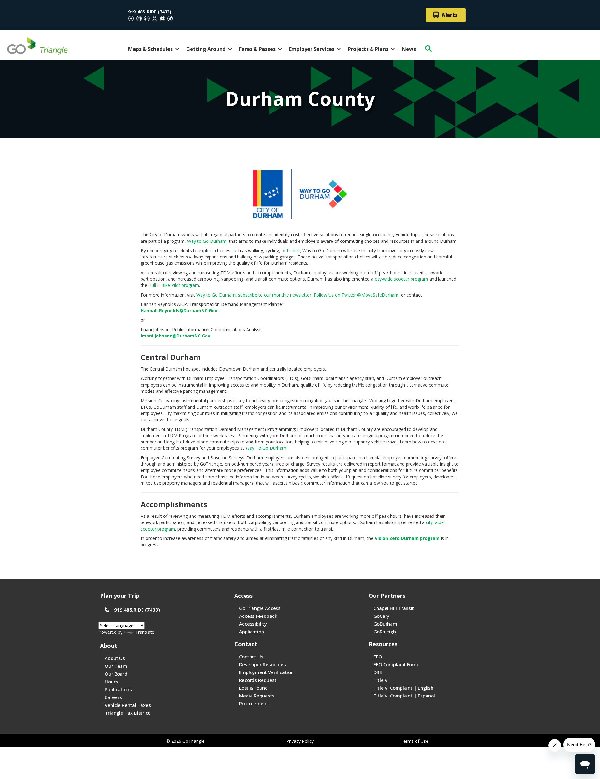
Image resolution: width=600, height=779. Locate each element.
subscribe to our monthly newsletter (274, 295)
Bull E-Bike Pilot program (173, 285)
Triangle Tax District (127, 713)
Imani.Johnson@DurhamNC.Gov (175, 336)
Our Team (116, 666)
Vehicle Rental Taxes (128, 705)
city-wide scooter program (401, 279)
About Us (115, 658)
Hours (111, 681)
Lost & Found (253, 688)
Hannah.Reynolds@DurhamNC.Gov (179, 310)
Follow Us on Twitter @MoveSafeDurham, (357, 295)
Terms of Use (414, 741)
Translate (144, 632)
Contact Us (251, 656)
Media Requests (257, 695)
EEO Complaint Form (395, 664)
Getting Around (206, 49)
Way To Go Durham (266, 448)
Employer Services (311, 49)
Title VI (381, 680)
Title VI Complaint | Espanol (404, 695)
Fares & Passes (257, 49)
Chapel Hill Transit (393, 608)
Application (251, 631)
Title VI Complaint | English (403, 688)
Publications (118, 689)
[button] (177, 49)
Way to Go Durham (207, 241)
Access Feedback (258, 616)
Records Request (258, 680)
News (409, 49)
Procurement (253, 703)
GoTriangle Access (260, 608)
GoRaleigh (384, 631)
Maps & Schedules (150, 49)
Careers (113, 697)
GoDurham (385, 624)
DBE (377, 672)
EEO (377, 656)
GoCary (381, 616)
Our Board (116, 674)
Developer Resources (262, 664)
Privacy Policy (300, 741)
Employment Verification (266, 672)
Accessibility (253, 624)
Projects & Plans (368, 49)
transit (293, 250)
